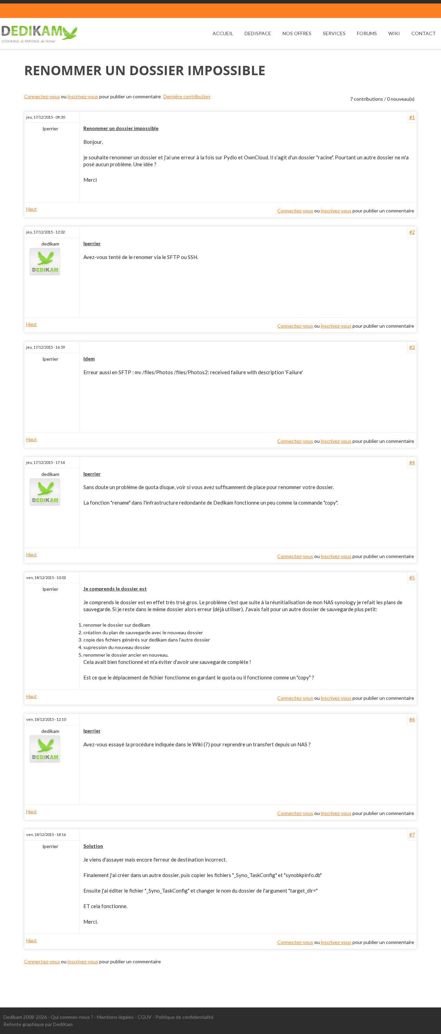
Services (334, 33)
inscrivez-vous (83, 96)
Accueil (223, 33)
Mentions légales (115, 1017)
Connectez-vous (42, 96)
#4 (412, 462)
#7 (412, 834)
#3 (412, 347)
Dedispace (258, 33)
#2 (412, 232)
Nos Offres (297, 33)
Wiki (394, 33)
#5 (412, 577)
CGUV (144, 1017)
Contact (423, 33)
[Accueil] (40, 34)
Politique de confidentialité (184, 1017)
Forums (367, 33)
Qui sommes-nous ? (72, 1017)
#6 (412, 719)
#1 (412, 117)
